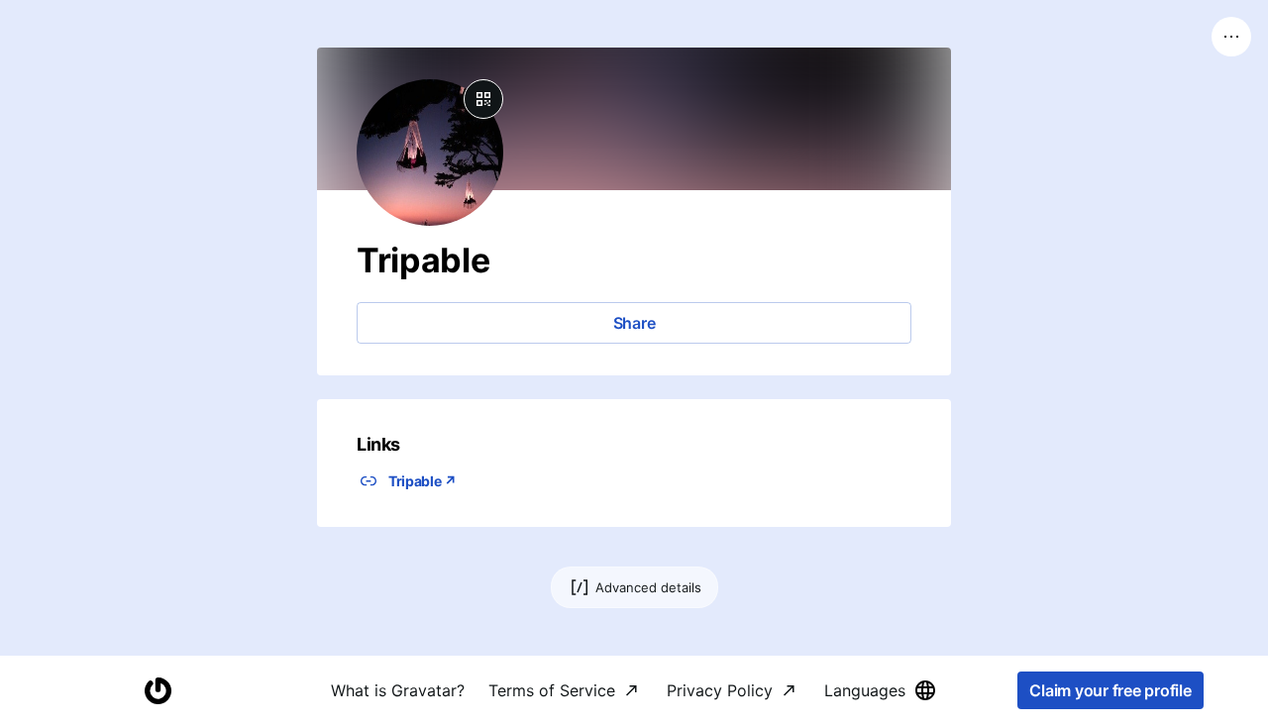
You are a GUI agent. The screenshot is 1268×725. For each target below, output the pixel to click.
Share (634, 323)
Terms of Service (551, 690)
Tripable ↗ (422, 480)
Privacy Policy (720, 690)
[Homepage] (157, 690)
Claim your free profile (1110, 690)
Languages (864, 690)
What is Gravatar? (398, 690)
